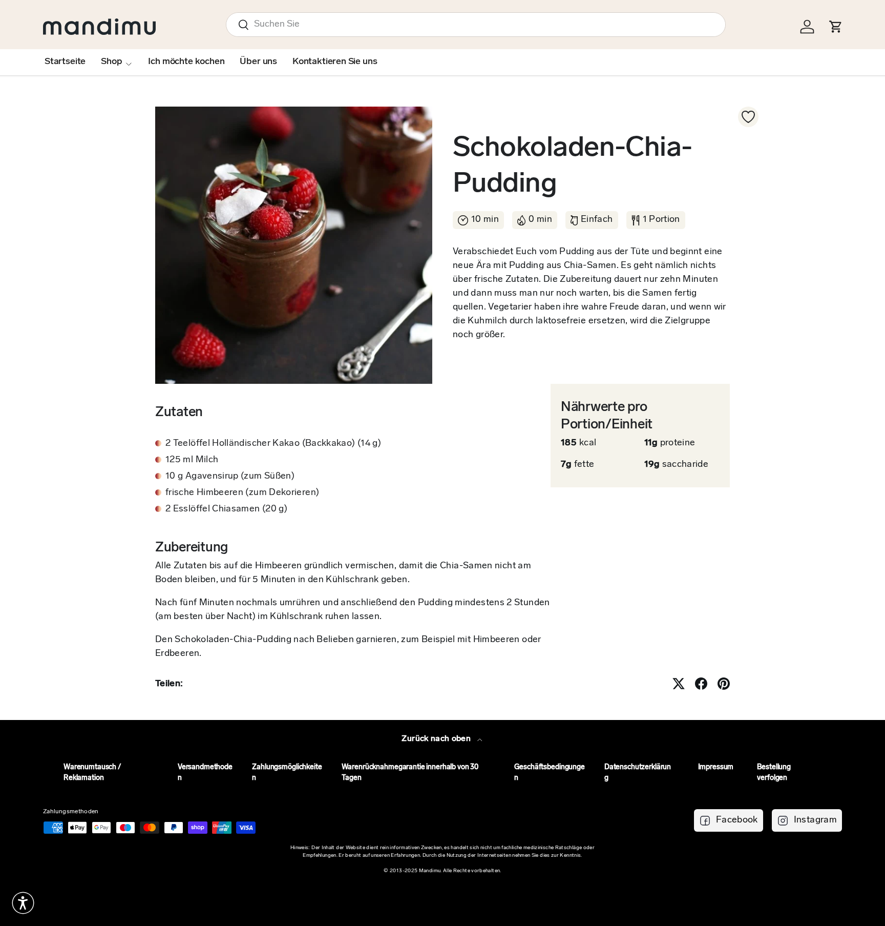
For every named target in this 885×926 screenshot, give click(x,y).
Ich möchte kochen (186, 62)
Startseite (65, 62)
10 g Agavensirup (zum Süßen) (229, 476)
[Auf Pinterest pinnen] (723, 683)
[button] (23, 903)
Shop (111, 62)
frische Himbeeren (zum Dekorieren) (242, 493)
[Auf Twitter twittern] (678, 683)
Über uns (258, 62)
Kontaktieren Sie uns (334, 62)
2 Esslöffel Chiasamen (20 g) (226, 509)
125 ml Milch (191, 460)
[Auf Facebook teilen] (701, 683)
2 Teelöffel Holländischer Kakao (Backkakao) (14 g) (273, 443)
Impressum (716, 767)
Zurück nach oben (437, 739)
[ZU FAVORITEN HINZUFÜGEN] (748, 117)
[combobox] (475, 24)
